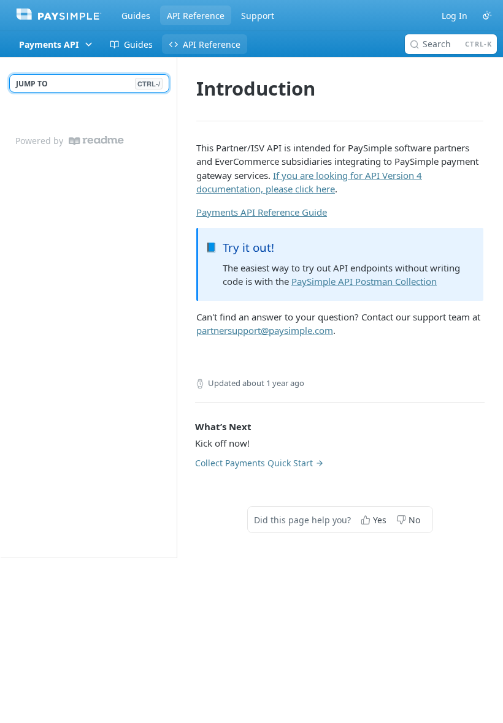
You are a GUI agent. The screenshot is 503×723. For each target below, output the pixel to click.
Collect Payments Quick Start (254, 463)
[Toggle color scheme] (487, 15)
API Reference (196, 15)
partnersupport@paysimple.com (264, 330)
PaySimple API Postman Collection (364, 281)
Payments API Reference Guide (261, 212)
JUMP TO (88, 83)
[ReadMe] (96, 140)
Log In (454, 15)
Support (257, 15)
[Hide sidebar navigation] (174, 307)
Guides (135, 15)
